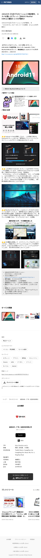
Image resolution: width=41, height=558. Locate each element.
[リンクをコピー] (24, 38)
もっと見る (36, 489)
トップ (4, 399)
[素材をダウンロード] (20, 38)
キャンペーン (33, 358)
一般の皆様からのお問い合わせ (20, 551)
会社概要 (8, 539)
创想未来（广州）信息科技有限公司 (30, 399)
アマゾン (15, 358)
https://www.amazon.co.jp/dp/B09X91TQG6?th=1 (15, 54)
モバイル (5, 366)
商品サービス (7, 340)
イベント (28, 362)
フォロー (20, 435)
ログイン (27, 2)
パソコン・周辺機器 (9, 349)
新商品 (24, 358)
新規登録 (33, 2)
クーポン (20, 362)
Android (14, 366)
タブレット (6, 358)
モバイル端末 (22, 349)
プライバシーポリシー (20, 539)
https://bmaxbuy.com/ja (21, 445)
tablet (12, 362)
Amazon (5, 362)
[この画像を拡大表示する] (8, 316)
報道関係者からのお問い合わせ (20, 543)
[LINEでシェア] (15, 38)
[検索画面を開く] (39, 2)
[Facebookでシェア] (11, 38)
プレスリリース (13, 399)
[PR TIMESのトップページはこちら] (7, 2)
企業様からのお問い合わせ (20, 547)
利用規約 (32, 539)
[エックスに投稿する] (8, 38)
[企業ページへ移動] (21, 417)
